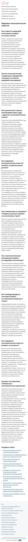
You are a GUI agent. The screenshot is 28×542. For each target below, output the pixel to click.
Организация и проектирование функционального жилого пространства (12, 485)
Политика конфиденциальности (9, 513)
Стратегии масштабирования (9, 14)
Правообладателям (6, 515)
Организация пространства (8, 531)
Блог (2, 504)
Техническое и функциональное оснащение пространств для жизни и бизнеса (14, 478)
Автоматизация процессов (8, 6)
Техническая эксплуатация (8, 11)
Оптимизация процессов (7, 534)
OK (20, 540)
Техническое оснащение (8, 18)
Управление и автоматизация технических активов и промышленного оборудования (12, 472)
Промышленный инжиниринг (9, 9)
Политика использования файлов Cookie (12, 510)
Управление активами (7, 16)
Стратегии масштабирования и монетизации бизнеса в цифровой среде (13, 465)
